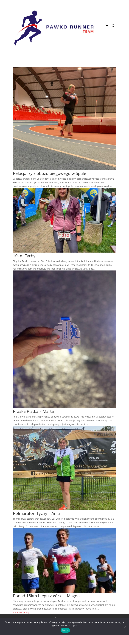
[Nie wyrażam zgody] (125, 626)
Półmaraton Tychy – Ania (36, 513)
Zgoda (65, 630)
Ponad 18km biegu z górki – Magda (46, 596)
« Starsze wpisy (21, 612)
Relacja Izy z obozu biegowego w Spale (49, 173)
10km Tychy (24, 256)
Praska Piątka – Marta (33, 411)
